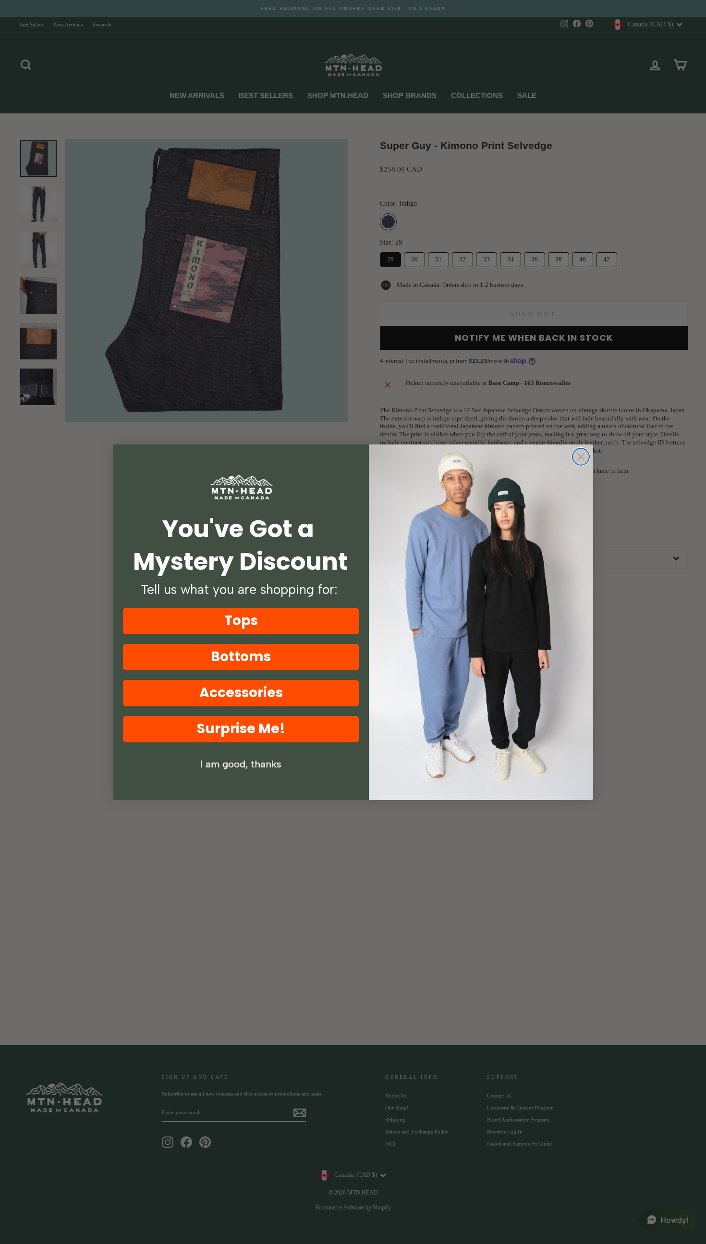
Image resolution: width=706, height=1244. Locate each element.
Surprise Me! (241, 728)
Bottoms (241, 656)
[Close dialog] (580, 456)
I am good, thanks (240, 764)
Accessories (241, 692)
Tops (241, 620)
